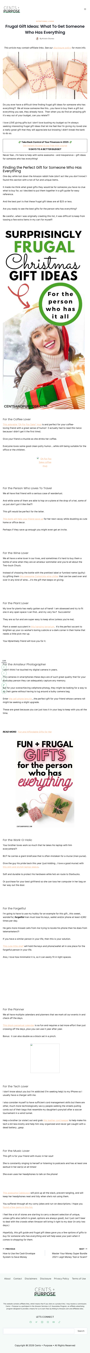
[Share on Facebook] (4, 673)
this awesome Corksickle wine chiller (39, 576)
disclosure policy (62, 47)
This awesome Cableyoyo (16, 1193)
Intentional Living (45, 21)
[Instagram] (42, 1322)
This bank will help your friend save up (23, 519)
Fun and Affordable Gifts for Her (35, 731)
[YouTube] (53, 1322)
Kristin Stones (48, 38)
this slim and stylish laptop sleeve (21, 867)
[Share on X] (4, 679)
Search (81, 1331)
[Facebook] (30, 1322)
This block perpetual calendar (18, 1025)
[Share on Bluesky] (4, 691)
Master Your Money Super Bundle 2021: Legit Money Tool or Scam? (69, 1253)
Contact (17, 1278)
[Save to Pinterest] (4, 667)
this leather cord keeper (55, 1120)
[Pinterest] (48, 1322)
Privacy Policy (61, 1278)
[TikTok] (59, 1322)
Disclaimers (31, 1278)
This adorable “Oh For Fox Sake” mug (22, 424)
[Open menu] (85, 9)
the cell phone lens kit (20, 698)
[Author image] (37, 38)
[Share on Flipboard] (4, 685)
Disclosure (45, 1278)
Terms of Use (79, 1278)
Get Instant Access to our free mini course (45, 145)
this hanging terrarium (42, 626)
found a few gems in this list (17, 1207)
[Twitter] (36, 1322)
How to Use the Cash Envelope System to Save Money (19, 1253)
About (7, 1278)
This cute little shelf (13, 946)
